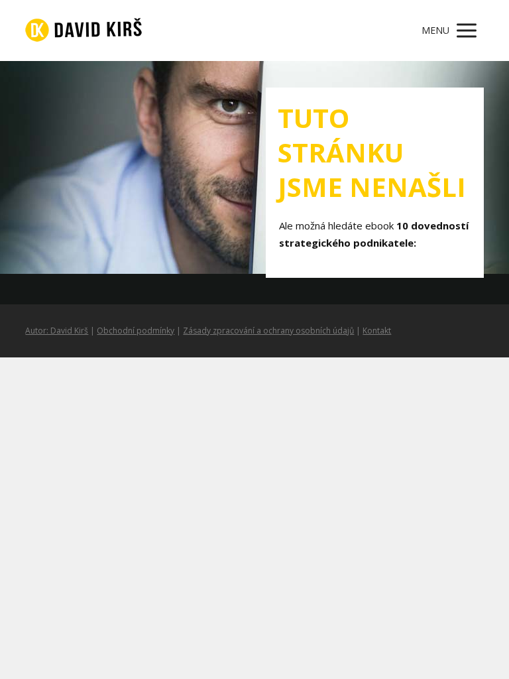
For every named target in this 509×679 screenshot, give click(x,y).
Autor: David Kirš (56, 330)
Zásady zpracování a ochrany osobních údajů (268, 330)
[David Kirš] (83, 31)
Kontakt (377, 330)
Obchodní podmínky (135, 330)
